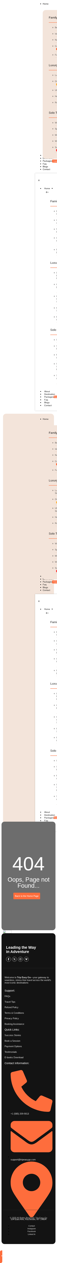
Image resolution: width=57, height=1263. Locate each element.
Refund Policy (11, 1007)
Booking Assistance (14, 1024)
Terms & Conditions (14, 1013)
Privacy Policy (12, 1018)
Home (47, 188)
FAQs (7, 996)
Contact (48, 405)
